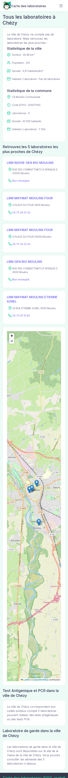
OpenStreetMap (40, 679)
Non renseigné (20, 180)
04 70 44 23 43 (21, 212)
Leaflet (26, 679)
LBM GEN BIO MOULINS (24, 261)
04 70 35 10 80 (21, 315)
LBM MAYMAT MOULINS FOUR (30, 198)
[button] (37, 483)
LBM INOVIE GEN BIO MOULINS (30, 163)
